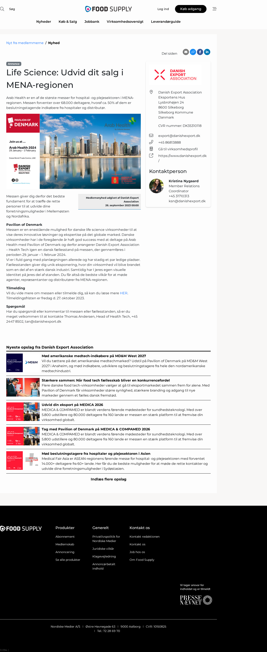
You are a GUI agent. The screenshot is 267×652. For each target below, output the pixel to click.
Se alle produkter (67, 560)
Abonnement (65, 536)
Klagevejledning (104, 556)
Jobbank (91, 22)
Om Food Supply (142, 560)
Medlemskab (64, 544)
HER (123, 293)
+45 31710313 (179, 196)
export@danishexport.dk (179, 136)
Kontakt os (137, 544)
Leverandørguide (166, 22)
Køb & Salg (68, 22)
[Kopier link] (193, 52)
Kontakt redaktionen (145, 536)
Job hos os (137, 552)
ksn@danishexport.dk (187, 201)
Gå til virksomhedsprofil (178, 149)
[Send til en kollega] (186, 52)
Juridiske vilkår (103, 549)
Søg (12, 9)
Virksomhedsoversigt (125, 22)
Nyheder (43, 22)
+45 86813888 (169, 142)
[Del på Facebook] (200, 52)
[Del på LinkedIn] (207, 52)
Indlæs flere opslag (108, 479)
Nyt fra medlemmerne (25, 43)
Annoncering (64, 552)
